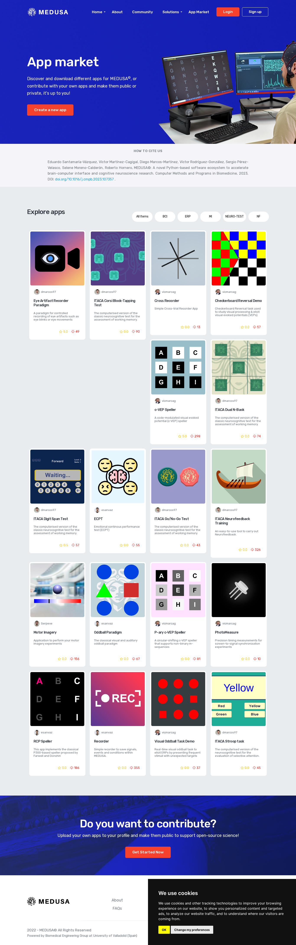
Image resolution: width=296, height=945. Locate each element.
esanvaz (107, 510)
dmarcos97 (48, 291)
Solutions (171, 12)
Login (228, 12)
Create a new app (50, 110)
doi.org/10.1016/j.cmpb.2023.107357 (85, 179)
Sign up (255, 12)
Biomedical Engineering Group (66, 936)
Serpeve (46, 623)
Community (142, 12)
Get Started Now (148, 852)
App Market (199, 12)
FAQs (117, 908)
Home (97, 12)
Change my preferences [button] (192, 930)
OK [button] (164, 930)
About (117, 12)
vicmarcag (169, 291)
